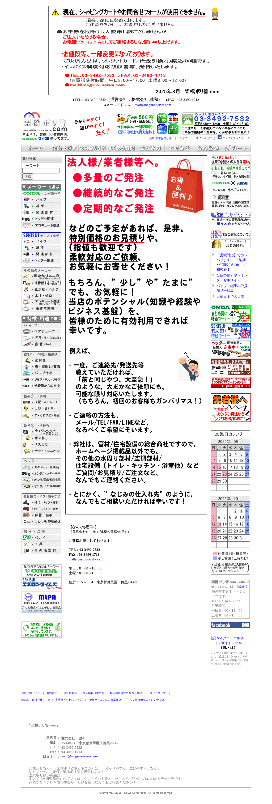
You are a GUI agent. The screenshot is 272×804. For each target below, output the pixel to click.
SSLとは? (228, 647)
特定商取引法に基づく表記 (126, 693)
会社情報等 (70, 693)
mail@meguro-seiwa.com (87, 559)
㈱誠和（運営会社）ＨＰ (35, 699)
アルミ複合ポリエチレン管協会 (145, 699)
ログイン (184, 138)
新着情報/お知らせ (160, 138)
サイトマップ (204, 138)
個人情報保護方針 (93, 693)
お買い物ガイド (30, 693)
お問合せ (51, 693)
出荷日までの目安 (230, 297)
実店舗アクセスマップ (68, 699)
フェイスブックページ (235, 138)
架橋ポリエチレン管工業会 (105, 699)
